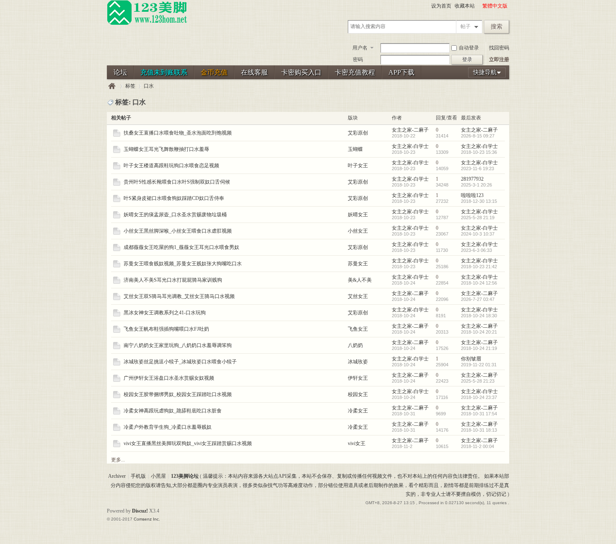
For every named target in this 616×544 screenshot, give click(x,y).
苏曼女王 (358, 264)
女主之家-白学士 (410, 146)
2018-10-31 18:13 (479, 430)
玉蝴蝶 (355, 149)
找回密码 (499, 48)
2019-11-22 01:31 (479, 364)
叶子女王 (358, 165)
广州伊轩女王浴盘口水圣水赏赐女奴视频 (169, 378)
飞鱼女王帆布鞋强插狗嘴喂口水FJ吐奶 (166, 329)
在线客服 (254, 72)
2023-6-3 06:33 (476, 250)
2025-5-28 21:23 (477, 380)
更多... (118, 460)
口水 (149, 86)
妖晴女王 (358, 215)
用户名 (360, 48)
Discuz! (140, 511)
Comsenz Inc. (147, 519)
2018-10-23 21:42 (479, 266)
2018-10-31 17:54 (479, 413)
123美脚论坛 (112, 86)
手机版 (138, 476)
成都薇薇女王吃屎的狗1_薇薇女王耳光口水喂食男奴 (181, 247)
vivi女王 (356, 443)
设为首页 (441, 6)
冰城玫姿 (358, 362)
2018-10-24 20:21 (479, 331)
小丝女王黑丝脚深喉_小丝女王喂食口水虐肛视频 (178, 231)
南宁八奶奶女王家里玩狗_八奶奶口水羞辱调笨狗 (178, 345)
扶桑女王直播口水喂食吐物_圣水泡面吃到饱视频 (178, 133)
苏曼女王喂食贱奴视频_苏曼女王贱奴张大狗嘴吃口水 (183, 264)
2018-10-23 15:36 (479, 152)
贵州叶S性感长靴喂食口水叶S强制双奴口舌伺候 (177, 182)
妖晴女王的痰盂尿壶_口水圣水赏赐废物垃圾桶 (175, 215)
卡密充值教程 (355, 72)
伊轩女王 (358, 378)
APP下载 (401, 72)
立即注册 (499, 59)
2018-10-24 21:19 (479, 348)
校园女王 (358, 394)
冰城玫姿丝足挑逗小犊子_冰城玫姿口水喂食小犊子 (180, 362)
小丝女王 (358, 231)
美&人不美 (360, 280)
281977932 (472, 179)
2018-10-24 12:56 (479, 282)
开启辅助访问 (478, 6)
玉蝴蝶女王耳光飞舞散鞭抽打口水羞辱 (166, 149)
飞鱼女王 (358, 329)
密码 (358, 59)
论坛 (120, 72)
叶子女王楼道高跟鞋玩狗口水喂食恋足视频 (171, 165)
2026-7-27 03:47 (477, 299)
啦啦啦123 (472, 195)
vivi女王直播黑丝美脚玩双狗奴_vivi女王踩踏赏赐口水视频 (188, 443)
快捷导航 (485, 72)
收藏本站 (465, 6)
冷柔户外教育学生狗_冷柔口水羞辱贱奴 (168, 427)
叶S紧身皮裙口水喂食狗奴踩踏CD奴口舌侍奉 (174, 198)
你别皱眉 (471, 359)
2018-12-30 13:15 (479, 201)
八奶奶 (355, 345)
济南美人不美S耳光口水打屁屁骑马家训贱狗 (173, 280)
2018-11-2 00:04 (477, 446)
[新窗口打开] (116, 135)
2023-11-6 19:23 (477, 168)
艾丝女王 (358, 296)
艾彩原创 (358, 133)
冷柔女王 (358, 411)
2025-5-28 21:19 (477, 217)
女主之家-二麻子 (410, 130)
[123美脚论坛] (147, 23)
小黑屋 (158, 476)
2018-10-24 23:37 (479, 397)
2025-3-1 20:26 (476, 184)
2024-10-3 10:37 (477, 233)
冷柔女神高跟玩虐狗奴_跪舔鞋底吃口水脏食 (173, 411)
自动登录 (469, 48)
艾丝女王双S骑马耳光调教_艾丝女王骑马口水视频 (179, 296)
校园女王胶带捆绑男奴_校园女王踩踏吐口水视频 (178, 394)
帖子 (466, 26)
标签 (130, 86)
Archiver (117, 476)
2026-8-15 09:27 (477, 135)
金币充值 (214, 72)
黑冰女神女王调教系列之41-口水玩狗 (165, 313)
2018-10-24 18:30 (479, 315)
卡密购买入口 (301, 72)
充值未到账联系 (163, 72)
